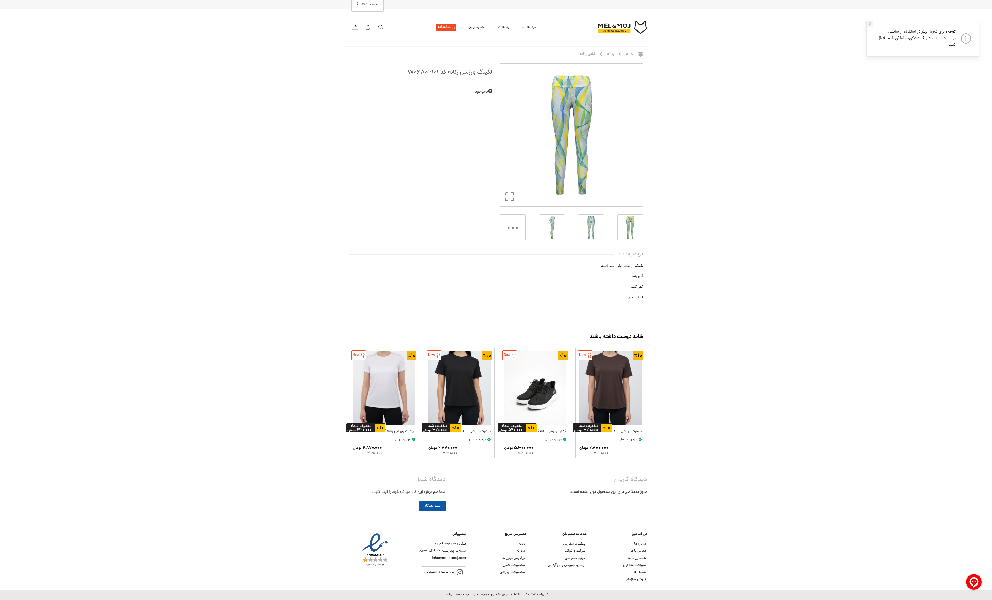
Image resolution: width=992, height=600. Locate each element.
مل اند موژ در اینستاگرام (439, 572)
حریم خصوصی (575, 558)
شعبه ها (640, 572)
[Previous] (633, 135)
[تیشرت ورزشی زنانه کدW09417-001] (459, 388)
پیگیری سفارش (574, 544)
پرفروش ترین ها (513, 558)
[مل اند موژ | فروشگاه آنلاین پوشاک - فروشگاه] (622, 27)
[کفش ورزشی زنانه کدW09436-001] (535, 388)
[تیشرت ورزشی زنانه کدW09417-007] (610, 388)
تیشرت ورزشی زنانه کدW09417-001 (464, 431)
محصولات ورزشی (512, 572)
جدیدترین (476, 27)
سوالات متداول (634, 565)
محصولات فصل (514, 565)
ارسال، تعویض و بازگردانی (566, 565)
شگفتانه (444, 27)
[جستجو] (380, 27)
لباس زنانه (587, 54)
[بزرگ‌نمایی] (508, 202)
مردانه (532, 27)
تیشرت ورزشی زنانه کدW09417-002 (388, 431)
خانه (629, 54)
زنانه (505, 27)
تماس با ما (638, 551)
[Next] (505, 135)
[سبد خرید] (355, 27)
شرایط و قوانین (574, 551)
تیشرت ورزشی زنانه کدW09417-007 (615, 431)
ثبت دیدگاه (432, 506)
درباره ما (640, 544)
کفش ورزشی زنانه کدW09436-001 (540, 431)
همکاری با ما (637, 558)
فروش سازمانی (635, 579)
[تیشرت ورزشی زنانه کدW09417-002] (384, 388)
